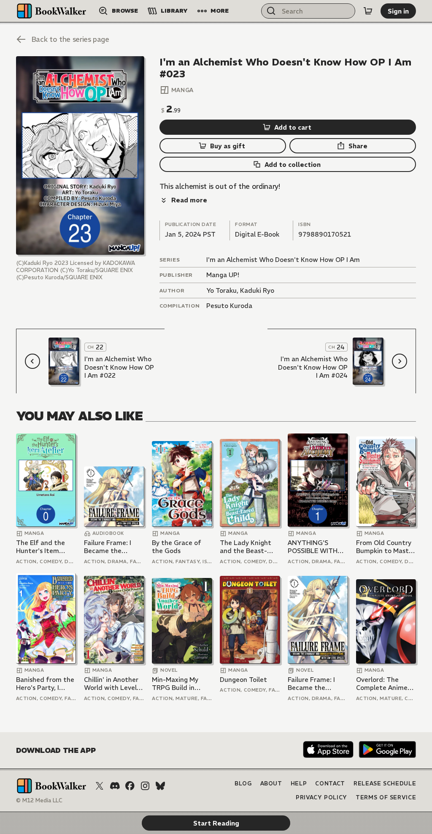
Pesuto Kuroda (229, 306)
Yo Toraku (221, 290)
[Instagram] (145, 786)
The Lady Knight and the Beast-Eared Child (245, 547)
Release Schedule (385, 783)
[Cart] (368, 11)
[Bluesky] (160, 786)
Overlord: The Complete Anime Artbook (382, 684)
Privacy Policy (321, 797)
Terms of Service (386, 797)
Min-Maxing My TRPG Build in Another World (175, 684)
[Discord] (115, 786)
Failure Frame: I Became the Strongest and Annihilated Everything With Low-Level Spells (110, 547)
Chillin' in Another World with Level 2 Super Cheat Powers (113, 684)
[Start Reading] (80, 155)
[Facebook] (130, 786)
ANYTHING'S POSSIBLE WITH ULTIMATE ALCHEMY (313, 547)
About (271, 783)
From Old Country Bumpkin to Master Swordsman (385, 547)
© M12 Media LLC (39, 800)
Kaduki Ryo (257, 290)
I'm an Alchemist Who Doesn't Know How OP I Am (283, 260)
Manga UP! (222, 275)
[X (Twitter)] (99, 786)
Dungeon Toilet (243, 680)
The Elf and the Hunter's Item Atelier (40, 547)
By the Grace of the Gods (176, 547)
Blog (243, 783)
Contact (330, 783)
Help (299, 783)
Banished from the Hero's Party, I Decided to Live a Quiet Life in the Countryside (45, 684)
